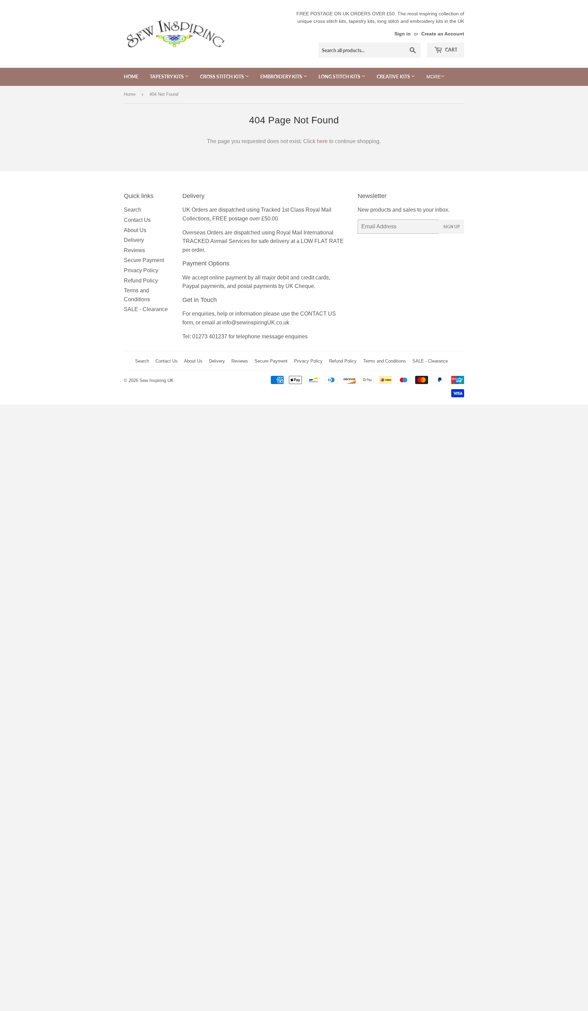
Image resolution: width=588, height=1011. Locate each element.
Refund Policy (141, 281)
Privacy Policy (141, 270)
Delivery (134, 240)
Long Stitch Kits (339, 76)
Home (131, 76)
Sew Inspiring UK (157, 380)
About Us (135, 230)
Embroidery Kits (281, 76)
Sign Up (451, 226)
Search (132, 210)
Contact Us (137, 220)
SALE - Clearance (146, 309)
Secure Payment (144, 260)
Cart (450, 49)
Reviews (134, 250)
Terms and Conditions (384, 361)
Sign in (402, 33)
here (322, 141)
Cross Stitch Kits (222, 76)
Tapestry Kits (167, 76)
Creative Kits (394, 76)
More (433, 76)
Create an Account (442, 33)
